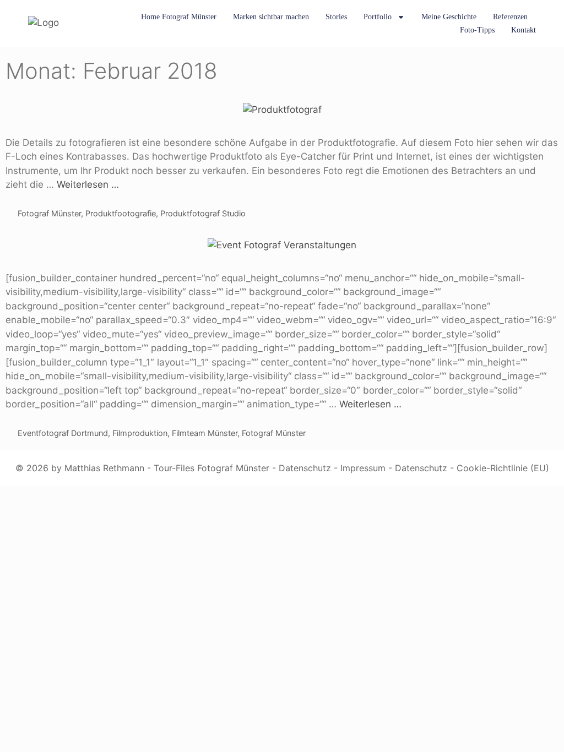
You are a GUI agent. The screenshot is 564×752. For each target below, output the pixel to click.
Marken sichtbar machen (271, 17)
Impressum (363, 467)
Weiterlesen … (88, 184)
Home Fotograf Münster (178, 17)
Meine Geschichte (448, 17)
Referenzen (510, 17)
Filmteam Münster (204, 433)
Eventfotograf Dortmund (63, 433)
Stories (336, 17)
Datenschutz (305, 467)
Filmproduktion (139, 433)
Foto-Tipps (477, 30)
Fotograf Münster (49, 213)
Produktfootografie (120, 213)
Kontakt (523, 30)
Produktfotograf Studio (203, 213)
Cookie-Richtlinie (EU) (503, 467)
